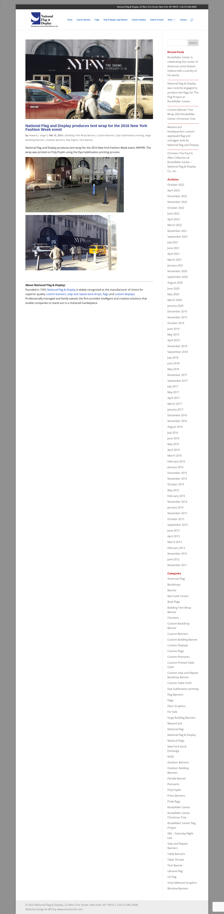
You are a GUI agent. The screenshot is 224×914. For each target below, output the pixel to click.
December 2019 (177, 311)
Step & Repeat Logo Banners (115, 20)
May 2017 (173, 392)
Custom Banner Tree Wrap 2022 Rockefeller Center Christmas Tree (181, 114)
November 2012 (177, 553)
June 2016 (173, 438)
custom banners (56, 294)
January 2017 (175, 409)
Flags (97, 20)
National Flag (175, 729)
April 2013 (173, 536)
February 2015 (176, 496)
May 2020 (173, 294)
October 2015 (175, 484)
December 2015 (177, 473)
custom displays (125, 294)
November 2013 (177, 513)
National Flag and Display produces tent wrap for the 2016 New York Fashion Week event (86, 128)
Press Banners (176, 795)
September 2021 (177, 236)
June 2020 (173, 288)
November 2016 (177, 421)
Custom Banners (83, 20)
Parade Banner (176, 778)
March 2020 (174, 300)
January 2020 (175, 306)
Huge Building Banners (181, 717)
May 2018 (173, 369)
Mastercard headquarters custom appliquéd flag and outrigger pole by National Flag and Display (183, 136)
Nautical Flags (175, 740)
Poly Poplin (72, 139)
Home (69, 20)
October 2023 (175, 185)
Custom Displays (139, 20)
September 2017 (177, 380)
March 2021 (174, 259)
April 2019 (173, 340)
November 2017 (177, 375)
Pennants (173, 784)
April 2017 (173, 398)
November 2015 (177, 478)
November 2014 (177, 502)
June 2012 (173, 559)
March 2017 (174, 404)
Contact (183, 20)
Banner (171, 590)
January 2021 (175, 265)
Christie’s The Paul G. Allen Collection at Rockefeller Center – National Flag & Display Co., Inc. (181, 162)
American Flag (176, 578)
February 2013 (176, 548)
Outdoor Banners (55, 139)
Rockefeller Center (178, 807)
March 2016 (174, 455)
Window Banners (177, 888)
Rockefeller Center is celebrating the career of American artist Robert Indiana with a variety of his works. (182, 66)
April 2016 (173, 450)
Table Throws (175, 859)
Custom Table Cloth (179, 683)
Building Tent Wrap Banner (80, 135)
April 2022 (173, 219)
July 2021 (172, 242)
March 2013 (174, 542)
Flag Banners (175, 694)
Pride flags (173, 801)
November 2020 (177, 271)
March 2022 (174, 225)
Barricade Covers (178, 596)
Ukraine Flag (175, 871)
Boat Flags (173, 602)
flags (106, 294)
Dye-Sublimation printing (130, 135)
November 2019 (177, 317)
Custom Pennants (178, 657)
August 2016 (175, 427)
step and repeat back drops (84, 294)
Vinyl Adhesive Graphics (182, 883)
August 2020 (175, 282)
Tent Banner (86, 139)
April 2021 (173, 254)
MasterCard (174, 723)
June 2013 (173, 530)
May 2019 (173, 334)
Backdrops (174, 584)
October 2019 (175, 323)
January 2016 (175, 467)
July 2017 (172, 386)
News (170, 20)
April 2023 (173, 190)
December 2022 (177, 196)
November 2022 (177, 202)
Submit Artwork (156, 20)
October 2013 (175, 519)
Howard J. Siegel (37, 135)
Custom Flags (175, 651)
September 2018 (177, 352)
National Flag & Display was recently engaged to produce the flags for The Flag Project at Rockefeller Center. (183, 92)
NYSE (170, 756)
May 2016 (173, 444)
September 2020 (177, 277)
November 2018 (177, 346)
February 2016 (176, 461)
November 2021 (177, 231)
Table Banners (176, 854)
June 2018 (173, 363)
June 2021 (173, 248)
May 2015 (173, 490)
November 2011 (177, 565)
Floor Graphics (176, 706)
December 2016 (177, 415)
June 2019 (173, 329)
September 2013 (177, 525)
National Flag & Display (61, 289)
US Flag (171, 877)
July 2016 (172, 432)
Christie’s (173, 618)
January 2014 (175, 507)
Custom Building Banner (182, 639)
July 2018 (172, 357)
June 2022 (173, 213)
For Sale (172, 712)
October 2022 (175, 208)
